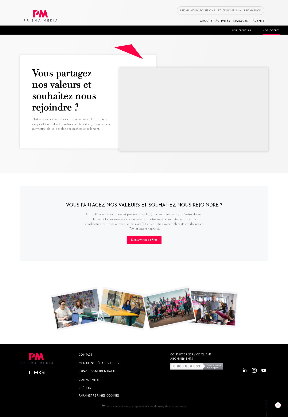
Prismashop (252, 10)
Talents (257, 21)
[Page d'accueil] (41, 16)
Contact (85, 355)
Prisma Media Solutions (197, 10)
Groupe (206, 21)
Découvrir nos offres (144, 240)
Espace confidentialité (98, 371)
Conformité (89, 380)
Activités (222, 21)
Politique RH (241, 30)
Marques (240, 21)
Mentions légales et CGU (100, 363)
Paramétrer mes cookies (99, 395)
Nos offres (271, 30)
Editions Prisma (229, 10)
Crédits (85, 388)
